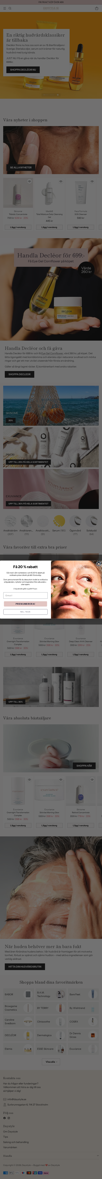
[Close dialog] (99, 564)
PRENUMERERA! (25, 604)
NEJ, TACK (25, 612)
